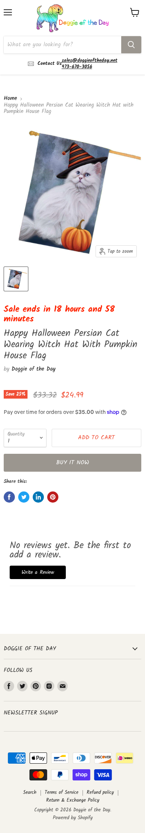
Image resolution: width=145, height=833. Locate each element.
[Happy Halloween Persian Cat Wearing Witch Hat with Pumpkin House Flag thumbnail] (16, 279)
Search (29, 792)
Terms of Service (61, 792)
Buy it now (72, 462)
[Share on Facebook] (9, 497)
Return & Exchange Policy (72, 800)
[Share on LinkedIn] (38, 497)
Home (10, 98)
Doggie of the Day (33, 369)
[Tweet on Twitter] (23, 497)
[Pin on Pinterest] (52, 497)
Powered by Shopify (73, 818)
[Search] (131, 44)
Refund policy (100, 792)
